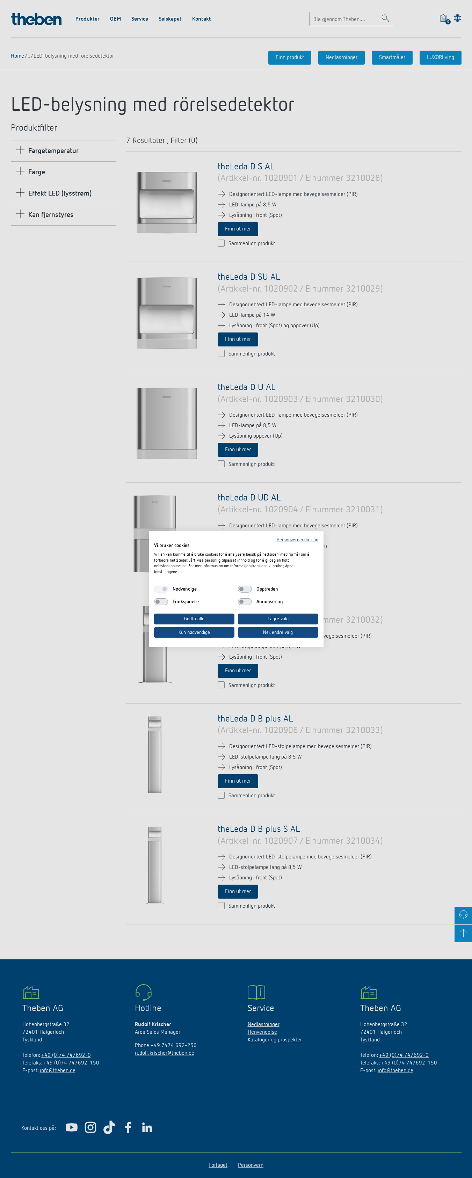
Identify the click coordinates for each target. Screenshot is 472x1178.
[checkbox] (161, 589)
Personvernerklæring (297, 539)
